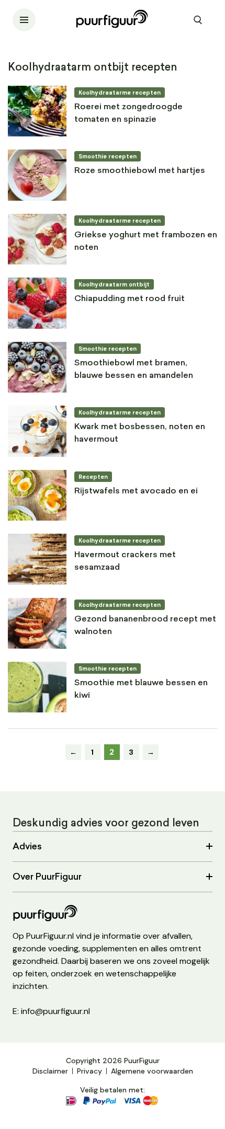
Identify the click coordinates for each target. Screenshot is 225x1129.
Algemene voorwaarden (152, 1071)
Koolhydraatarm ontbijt (114, 284)
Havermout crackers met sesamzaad (125, 561)
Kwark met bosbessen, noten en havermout (139, 433)
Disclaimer (50, 1071)
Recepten (93, 476)
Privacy (89, 1071)
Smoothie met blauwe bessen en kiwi (141, 689)
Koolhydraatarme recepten (119, 92)
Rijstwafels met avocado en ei (136, 491)
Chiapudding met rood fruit (129, 299)
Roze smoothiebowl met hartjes (139, 171)
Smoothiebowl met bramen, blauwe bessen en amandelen (133, 369)
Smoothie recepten (107, 156)
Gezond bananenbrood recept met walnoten (145, 625)
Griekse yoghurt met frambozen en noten (145, 241)
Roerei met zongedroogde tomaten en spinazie (128, 113)
